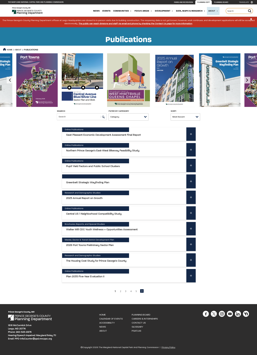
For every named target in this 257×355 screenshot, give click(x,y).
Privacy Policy (168, 347)
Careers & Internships (145, 319)
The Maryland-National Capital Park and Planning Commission (35, 2)
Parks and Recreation (183, 2)
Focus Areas (142, 11)
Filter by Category (119, 111)
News (96, 11)
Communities (121, 11)
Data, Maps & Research (189, 11)
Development (162, 11)
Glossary (137, 327)
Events (106, 11)
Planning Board (221, 2)
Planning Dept (203, 2)
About (211, 11)
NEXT (142, 291)
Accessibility (107, 323)
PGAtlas (136, 331)
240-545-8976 (24, 332)
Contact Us (139, 323)
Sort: (174, 111)
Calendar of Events (111, 319)
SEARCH (61, 111)
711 (54, 335)
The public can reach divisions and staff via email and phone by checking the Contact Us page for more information (135, 24)
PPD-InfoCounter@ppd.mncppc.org (33, 339)
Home (9, 50)
